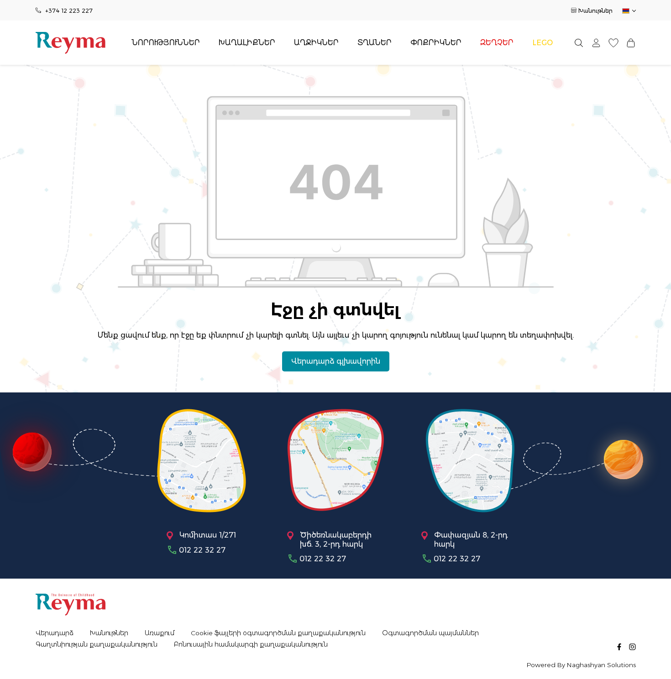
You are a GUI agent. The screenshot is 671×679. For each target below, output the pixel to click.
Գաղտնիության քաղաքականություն (96, 644)
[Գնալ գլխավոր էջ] (70, 43)
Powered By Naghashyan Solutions (581, 665)
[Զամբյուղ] (631, 42)
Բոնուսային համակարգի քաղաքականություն (251, 644)
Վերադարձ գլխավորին (335, 361)
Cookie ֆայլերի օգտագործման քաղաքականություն (278, 633)
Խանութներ (595, 10)
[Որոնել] (578, 42)
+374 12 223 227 (69, 10)
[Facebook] (619, 646)
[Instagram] (632, 646)
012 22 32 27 (202, 550)
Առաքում (159, 633)
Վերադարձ (54, 633)
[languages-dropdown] (628, 11)
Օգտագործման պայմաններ (430, 633)
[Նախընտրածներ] (613, 42)
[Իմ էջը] (596, 42)
